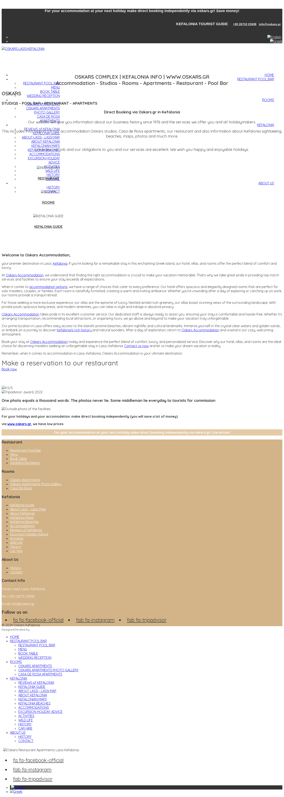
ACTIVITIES (26, 716)
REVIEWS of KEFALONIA (36, 682)
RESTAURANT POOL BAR (255, 79)
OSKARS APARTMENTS (35, 666)
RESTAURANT (48, 178)
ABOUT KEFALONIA (45, 141)
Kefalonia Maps (22, 517)
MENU (55, 87)
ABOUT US (266, 183)
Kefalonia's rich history (74, 330)
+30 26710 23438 (244, 24)
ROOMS (268, 100)
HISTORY (53, 187)
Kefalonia (60, 263)
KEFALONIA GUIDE (48, 227)
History (15, 547)
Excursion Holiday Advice (29, 534)
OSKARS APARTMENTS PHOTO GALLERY (43, 110)
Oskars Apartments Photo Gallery (36, 484)
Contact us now (136, 346)
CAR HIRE (25, 728)
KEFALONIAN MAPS (45, 146)
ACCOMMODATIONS (44, 154)
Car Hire (16, 551)
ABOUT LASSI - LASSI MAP (41, 137)
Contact (16, 572)
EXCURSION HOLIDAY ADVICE (40, 712)
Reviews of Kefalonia (26, 530)
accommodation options (48, 287)
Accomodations (22, 526)
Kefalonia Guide (22, 505)
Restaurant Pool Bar (25, 450)
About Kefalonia (22, 513)
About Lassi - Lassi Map (28, 509)
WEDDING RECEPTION (43, 96)
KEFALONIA (265, 125)
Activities (16, 538)
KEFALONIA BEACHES (34, 703)
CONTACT (25, 741)
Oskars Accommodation (24, 275)
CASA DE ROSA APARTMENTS (48, 118)
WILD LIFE (52, 171)
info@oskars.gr (270, 24)
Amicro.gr (36, 629)
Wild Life (16, 542)
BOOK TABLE (50, 91)
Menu (14, 454)
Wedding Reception (25, 463)
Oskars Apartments (25, 480)
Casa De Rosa (21, 488)
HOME (269, 75)
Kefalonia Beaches (24, 522)
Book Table (18, 459)
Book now (9, 369)
